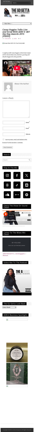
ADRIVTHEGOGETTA (8, 253)
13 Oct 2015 (7, 38)
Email (27, 128)
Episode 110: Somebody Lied (18, 226)
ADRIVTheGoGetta (6, 226)
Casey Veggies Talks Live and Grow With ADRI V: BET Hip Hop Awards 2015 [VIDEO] (16, 33)
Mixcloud (5, 255)
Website (28, 134)
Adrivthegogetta (20, 253)
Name (27, 122)
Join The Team (6, 1)
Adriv (15, 38)
